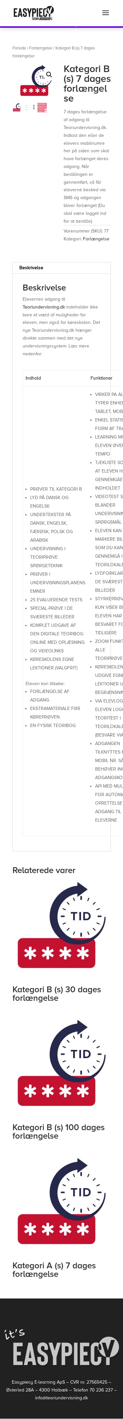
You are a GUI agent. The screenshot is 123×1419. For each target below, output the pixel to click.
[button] (49, 75)
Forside (19, 48)
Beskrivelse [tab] (31, 268)
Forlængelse (40, 48)
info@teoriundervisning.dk (61, 1398)
